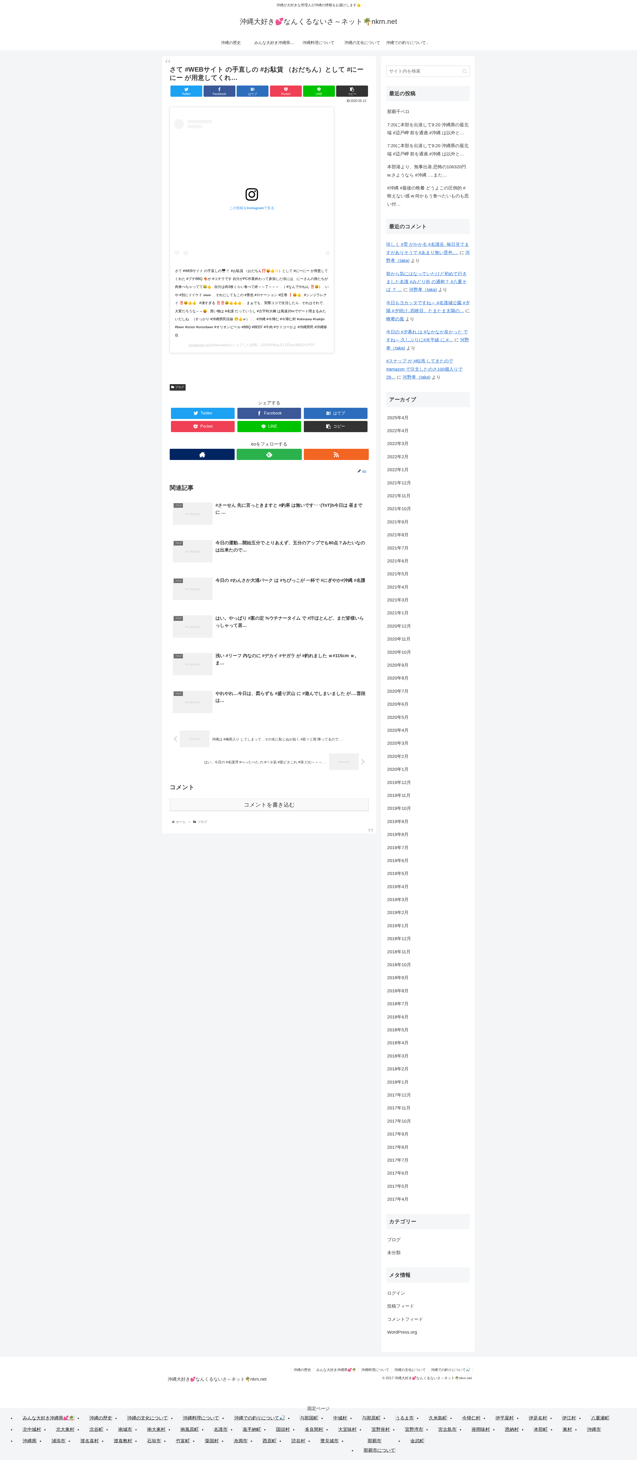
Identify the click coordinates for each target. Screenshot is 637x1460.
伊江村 (569, 1417)
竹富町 (183, 1440)
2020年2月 (398, 756)
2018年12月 (399, 938)
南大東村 (156, 1429)
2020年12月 (399, 626)
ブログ (179, 387)
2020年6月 (398, 704)
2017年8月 (398, 1147)
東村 (567, 1429)
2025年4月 (398, 417)
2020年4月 (398, 730)
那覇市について (379, 1450)
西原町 (269, 1440)
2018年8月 (398, 990)
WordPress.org (402, 1332)
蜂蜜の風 (395, 319)
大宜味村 (347, 1429)
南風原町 (190, 1429)
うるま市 (405, 1417)
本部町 (540, 1429)
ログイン (396, 1293)
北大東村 (65, 1429)
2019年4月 (398, 886)
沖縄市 (594, 1429)
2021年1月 (398, 612)
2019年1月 (398, 925)
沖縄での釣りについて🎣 (450, 1370)
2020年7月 (398, 691)
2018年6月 (398, 1016)
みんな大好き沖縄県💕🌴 (336, 1370)
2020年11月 (399, 639)
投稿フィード (400, 1306)
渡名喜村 (90, 1440)
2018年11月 (399, 951)
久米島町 (438, 1417)
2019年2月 (398, 912)
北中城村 (32, 1429)
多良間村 (314, 1429)
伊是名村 (538, 1417)
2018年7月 (398, 1003)
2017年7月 (398, 1160)
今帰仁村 (471, 1417)
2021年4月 (398, 587)
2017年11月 (399, 1107)
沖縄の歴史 (302, 1370)
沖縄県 (29, 1440)
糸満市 (240, 1440)
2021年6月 (398, 560)
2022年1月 (398, 469)
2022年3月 (398, 443)
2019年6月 (398, 860)
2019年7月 (398, 847)
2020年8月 (398, 678)
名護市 (220, 1429)
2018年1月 (398, 1082)
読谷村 (298, 1440)
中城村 (340, 1417)
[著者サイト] (202, 454)
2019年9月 (398, 821)
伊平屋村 (505, 1417)
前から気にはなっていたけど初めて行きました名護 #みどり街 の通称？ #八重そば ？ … (426, 281)
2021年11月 (399, 495)
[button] (464, 71)
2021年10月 (399, 508)
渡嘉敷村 (123, 1440)
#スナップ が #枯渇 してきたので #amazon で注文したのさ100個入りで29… (424, 369)
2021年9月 (398, 521)
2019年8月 (398, 834)
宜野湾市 (414, 1429)
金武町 (417, 1440)
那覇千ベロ (398, 111)
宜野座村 (381, 1429)
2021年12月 (399, 482)
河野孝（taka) (423, 289)
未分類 (394, 1252)
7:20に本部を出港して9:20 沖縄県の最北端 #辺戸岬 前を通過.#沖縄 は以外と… (428, 128)
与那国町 (309, 1417)
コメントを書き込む (269, 805)
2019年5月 (398, 873)
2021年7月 (398, 548)
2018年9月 (398, 977)
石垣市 (154, 1440)
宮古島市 (447, 1429)
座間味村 (481, 1429)
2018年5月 (398, 1029)
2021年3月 (398, 599)
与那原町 (371, 1417)
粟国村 (211, 1440)
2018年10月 (399, 964)
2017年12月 (399, 1095)
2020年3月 (398, 743)
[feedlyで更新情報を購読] (269, 454)
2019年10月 (399, 808)
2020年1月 (398, 769)
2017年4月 (398, 1199)
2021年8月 (398, 534)
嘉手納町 (252, 1429)
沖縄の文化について (410, 1370)
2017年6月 (398, 1173)
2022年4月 (398, 430)
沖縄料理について (375, 1370)
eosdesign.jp (199, 345)
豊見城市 (329, 1440)
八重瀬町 (600, 1417)
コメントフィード (405, 1319)
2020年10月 (399, 652)
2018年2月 (398, 1068)
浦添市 (58, 1440)
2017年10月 (399, 1121)
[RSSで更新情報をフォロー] (336, 454)
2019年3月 (398, 899)
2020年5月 (398, 717)
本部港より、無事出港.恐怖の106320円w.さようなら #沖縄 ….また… (426, 170)
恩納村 (512, 1429)
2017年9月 (398, 1134)
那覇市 (374, 1440)
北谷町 (96, 1429)
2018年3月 (398, 1055)
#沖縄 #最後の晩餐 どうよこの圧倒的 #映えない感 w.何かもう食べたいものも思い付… (428, 196)
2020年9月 (398, 665)
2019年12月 (399, 782)
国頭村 (283, 1429)
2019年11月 (399, 795)
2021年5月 (398, 573)
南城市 (125, 1429)
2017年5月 (398, 1186)
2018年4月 (398, 1042)
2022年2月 (398, 456)
